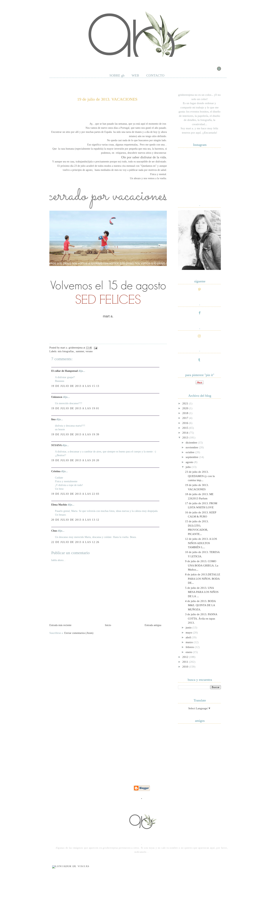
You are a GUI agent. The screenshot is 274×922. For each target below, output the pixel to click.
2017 (185, 417)
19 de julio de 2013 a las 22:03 (75, 493)
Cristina (55, 471)
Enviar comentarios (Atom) (78, 633)
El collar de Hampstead (64, 371)
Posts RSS (71, 61)
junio (189, 627)
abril (189, 637)
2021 (185, 403)
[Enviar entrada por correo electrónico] (95, 347)
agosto (190, 462)
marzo (190, 642)
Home (55, 61)
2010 (185, 666)
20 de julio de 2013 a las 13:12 (75, 519)
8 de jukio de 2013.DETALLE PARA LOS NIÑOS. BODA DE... (202, 578)
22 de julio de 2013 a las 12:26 (75, 542)
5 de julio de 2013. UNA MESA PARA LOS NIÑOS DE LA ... (201, 592)
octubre (190, 452)
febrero (190, 647)
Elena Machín (59, 504)
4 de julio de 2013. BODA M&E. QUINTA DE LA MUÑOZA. (200, 605)
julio (189, 466)
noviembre (192, 447)
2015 (185, 427)
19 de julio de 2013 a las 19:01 (75, 408)
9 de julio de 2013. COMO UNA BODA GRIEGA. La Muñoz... (201, 565)
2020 (185, 408)
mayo (189, 632)
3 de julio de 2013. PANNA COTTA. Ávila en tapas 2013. (201, 618)
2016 (185, 423)
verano (89, 351)
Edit (110, 61)
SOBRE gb (117, 75)
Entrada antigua (153, 625)
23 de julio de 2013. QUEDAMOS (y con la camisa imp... (200, 476)
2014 (185, 432)
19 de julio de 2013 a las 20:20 (75, 460)
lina (53, 419)
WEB (135, 75)
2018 (185, 413)
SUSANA (56, 445)
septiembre (192, 457)
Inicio (108, 625)
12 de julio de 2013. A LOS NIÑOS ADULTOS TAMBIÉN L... (201, 543)
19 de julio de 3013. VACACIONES (107, 99)
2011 (185, 661)
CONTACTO (155, 75)
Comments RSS (92, 61)
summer (80, 351)
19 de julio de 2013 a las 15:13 (75, 386)
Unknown (56, 397)
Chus (54, 530)
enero (189, 652)
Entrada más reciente (60, 625)
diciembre (192, 442)
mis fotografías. (66, 351)
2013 (185, 437)
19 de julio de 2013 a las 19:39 (75, 434)
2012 (185, 656)
